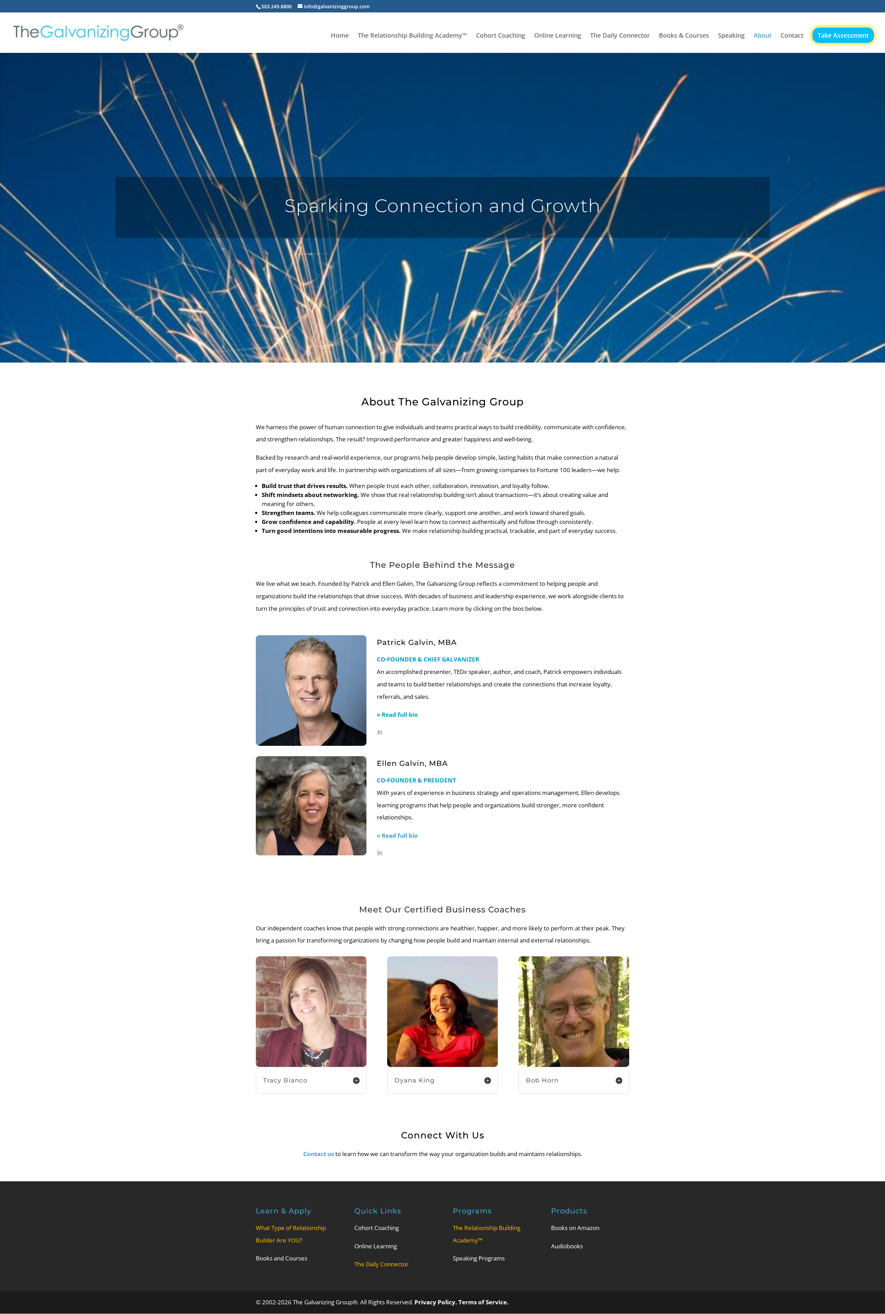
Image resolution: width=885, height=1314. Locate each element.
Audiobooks (567, 1246)
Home (340, 36)
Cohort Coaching (500, 36)
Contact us (318, 1154)
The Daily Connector (620, 36)
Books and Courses (281, 1258)
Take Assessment (843, 35)
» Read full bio (397, 835)
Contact (792, 36)
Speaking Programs (479, 1258)
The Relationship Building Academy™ (412, 36)
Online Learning (557, 36)
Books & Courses (684, 36)
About (763, 36)
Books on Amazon (575, 1228)
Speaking (731, 36)
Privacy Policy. (436, 1302)
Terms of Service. (483, 1302)
